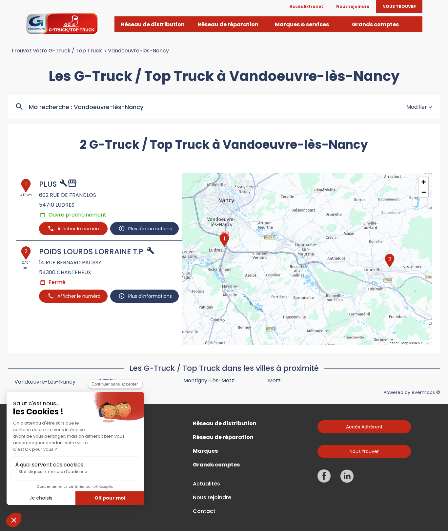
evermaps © (426, 392)
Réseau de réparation (223, 437)
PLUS (48, 184)
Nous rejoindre (212, 497)
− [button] (423, 192)
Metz (274, 380)
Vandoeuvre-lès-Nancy (138, 50)
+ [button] (423, 182)
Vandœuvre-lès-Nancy (44, 382)
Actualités (206, 484)
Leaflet (393, 342)
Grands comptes (216, 465)
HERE (426, 342)
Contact (204, 511)
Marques (205, 451)
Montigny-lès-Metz (208, 380)
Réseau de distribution (224, 423)
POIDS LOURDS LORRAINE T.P (91, 251)
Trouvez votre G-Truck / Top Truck (56, 50)
